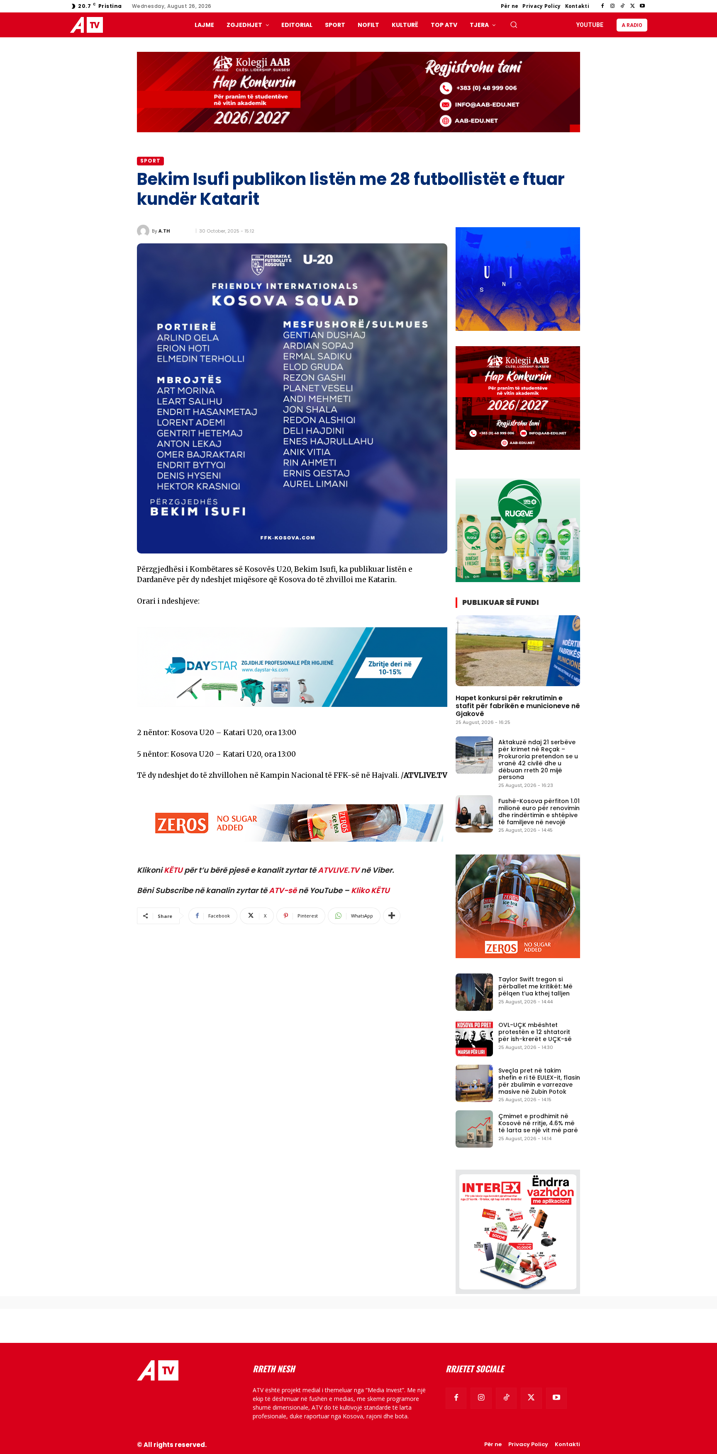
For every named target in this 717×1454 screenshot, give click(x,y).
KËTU (173, 870)
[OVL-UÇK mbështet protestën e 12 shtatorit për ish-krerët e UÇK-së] (474, 1037)
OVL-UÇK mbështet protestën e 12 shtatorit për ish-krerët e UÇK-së (535, 1032)
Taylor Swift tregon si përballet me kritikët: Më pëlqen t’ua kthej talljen (535, 986)
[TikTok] (622, 6)
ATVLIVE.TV (338, 870)
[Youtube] (642, 6)
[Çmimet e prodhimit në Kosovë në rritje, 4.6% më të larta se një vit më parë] (474, 1129)
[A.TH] (144, 231)
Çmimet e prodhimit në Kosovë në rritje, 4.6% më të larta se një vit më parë (538, 1123)
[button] (513, 24)
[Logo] (88, 25)
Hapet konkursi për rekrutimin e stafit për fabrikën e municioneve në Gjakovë (518, 706)
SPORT (150, 160)
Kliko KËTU (370, 890)
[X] (632, 6)
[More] (391, 916)
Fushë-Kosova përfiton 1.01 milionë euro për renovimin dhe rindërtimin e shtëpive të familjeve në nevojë (539, 811)
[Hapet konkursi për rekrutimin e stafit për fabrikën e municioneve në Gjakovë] (518, 650)
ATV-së (283, 890)
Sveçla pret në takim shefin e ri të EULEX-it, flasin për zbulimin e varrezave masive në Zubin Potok (539, 1080)
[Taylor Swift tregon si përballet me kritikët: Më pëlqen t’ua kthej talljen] (474, 992)
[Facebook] (602, 6)
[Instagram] (612, 6)
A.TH (164, 231)
